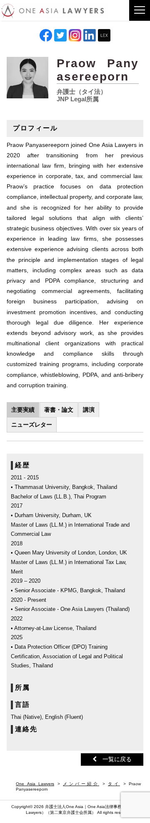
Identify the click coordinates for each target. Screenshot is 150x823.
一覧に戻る (114, 759)
